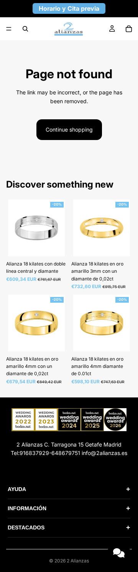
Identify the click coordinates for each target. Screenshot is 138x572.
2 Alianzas (78, 561)
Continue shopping (69, 129)
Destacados (69, 527)
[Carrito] (128, 28)
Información (69, 508)
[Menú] (9, 29)
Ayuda (69, 489)
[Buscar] (25, 28)
